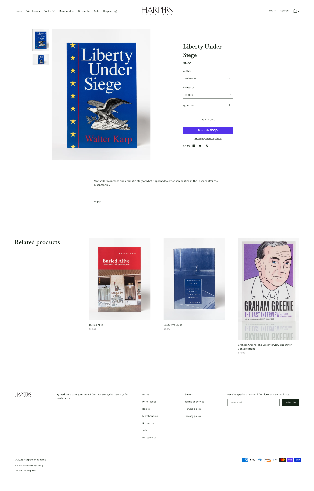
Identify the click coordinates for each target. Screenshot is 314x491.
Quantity (188, 105)
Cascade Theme (22, 470)
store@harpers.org (113, 394)
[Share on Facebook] (194, 145)
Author (187, 71)
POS (16, 465)
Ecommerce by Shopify (33, 465)
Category (188, 87)
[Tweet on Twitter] (200, 145)
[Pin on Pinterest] (207, 145)
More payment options (208, 138)
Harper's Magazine (35, 459)
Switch (35, 470)
